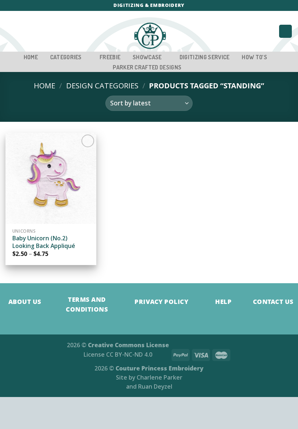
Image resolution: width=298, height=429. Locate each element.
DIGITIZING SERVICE (205, 57)
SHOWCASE (147, 57)
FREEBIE (110, 57)
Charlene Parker (159, 377)
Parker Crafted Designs (147, 67)
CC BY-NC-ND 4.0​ (129, 354)
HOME (31, 57)
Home (44, 85)
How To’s (254, 57)
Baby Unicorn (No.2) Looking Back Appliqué (43, 241)
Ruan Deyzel (155, 386)
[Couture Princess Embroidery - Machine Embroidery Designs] (149, 36)
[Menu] (10, 31)
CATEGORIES (66, 57)
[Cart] (285, 31)
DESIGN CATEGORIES (102, 85)
